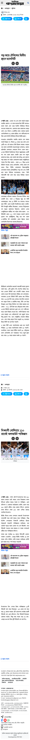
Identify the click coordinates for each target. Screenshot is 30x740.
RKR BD (19, 737)
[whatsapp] (8, 720)
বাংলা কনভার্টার (19, 680)
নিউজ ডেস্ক (7, 12)
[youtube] (5, 720)
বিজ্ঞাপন (4, 682)
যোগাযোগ (10, 682)
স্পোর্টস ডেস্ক (6, 388)
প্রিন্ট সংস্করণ (8, 18)
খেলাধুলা (7, 8)
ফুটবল (13, 8)
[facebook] (2, 720)
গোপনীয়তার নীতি (16, 679)
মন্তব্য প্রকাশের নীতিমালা (8, 680)
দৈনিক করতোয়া (6, 679)
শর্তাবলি (24, 679)
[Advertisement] (15, 38)
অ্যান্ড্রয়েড (5, 729)
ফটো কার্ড (19, 18)
